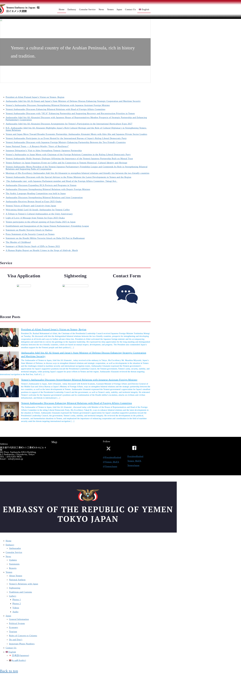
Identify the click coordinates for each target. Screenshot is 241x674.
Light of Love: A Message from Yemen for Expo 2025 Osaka (35, 218)
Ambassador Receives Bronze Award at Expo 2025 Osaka (33, 201)
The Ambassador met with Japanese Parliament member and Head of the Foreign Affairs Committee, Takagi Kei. (61, 181)
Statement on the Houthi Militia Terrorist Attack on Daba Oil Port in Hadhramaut (45, 238)
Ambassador (15, 548)
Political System (17, 623)
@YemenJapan (110, 466)
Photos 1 (16, 599)
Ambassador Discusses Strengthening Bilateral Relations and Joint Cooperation (44, 197)
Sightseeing (14, 588)
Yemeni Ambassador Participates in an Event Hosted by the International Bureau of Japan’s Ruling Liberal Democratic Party (66, 138)
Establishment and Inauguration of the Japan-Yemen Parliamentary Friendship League (47, 226)
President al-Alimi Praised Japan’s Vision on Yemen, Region (35, 97)
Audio (15, 611)
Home (8, 540)
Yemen (9, 572)
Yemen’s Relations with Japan (23, 584)
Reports (12, 568)
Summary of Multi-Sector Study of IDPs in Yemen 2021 (33, 246)
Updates (13, 560)
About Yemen (15, 575)
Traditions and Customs (20, 592)
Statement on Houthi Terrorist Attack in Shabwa (29, 230)
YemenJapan (133, 465)
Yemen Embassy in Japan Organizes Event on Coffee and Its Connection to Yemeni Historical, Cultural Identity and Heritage (66, 162)
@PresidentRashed (112, 457)
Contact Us (11, 647)
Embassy (10, 544)
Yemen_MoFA (134, 461)
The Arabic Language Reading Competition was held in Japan (36, 193)
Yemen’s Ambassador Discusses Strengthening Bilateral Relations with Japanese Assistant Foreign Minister (58, 105)
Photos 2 (16, 603)
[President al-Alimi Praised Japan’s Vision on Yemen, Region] (9, 337)
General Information (19, 619)
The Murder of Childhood (18, 242)
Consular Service (14, 552)
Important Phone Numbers (22, 643)
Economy (13, 627)
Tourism (13, 631)
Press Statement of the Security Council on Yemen (30, 234)
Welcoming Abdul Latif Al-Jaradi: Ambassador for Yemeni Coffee (38, 209)
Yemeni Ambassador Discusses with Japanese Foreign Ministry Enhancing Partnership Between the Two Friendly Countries (66, 142)
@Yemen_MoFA (111, 462)
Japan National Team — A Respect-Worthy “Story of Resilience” (37, 146)
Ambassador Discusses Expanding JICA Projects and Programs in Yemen (41, 185)
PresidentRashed (135, 456)
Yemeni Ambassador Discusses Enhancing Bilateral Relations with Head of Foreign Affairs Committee (55, 109)
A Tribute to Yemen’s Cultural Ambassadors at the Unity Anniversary (39, 214)
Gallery (12, 596)
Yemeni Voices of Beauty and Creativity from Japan (31, 205)
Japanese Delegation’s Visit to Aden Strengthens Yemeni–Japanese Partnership (44, 150)
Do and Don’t (15, 639)
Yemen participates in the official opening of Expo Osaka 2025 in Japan (41, 222)
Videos (15, 607)
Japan (8, 615)
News (8, 556)
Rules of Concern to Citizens (23, 635)
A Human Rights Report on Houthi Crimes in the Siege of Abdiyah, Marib (42, 250)
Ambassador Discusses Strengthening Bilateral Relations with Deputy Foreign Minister (48, 189)
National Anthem (17, 579)
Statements (14, 564)
